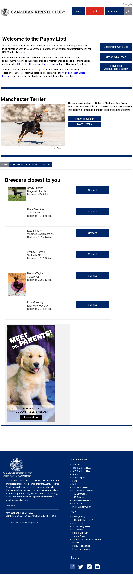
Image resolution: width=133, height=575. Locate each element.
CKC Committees (79, 493)
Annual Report (78, 477)
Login (95, 11)
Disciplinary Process (81, 549)
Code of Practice (50, 64)
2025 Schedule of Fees (81, 471)
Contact (92, 190)
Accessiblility (77, 523)
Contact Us (114, 11)
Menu (78, 11)
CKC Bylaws (77, 529)
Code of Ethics (78, 536)
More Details (84, 124)
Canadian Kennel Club (36, 12)
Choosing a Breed (116, 57)
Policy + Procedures (81, 545)
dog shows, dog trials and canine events (32, 493)
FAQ (74, 484)
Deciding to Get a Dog (116, 46)
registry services (35, 487)
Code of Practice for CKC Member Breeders (87, 541)
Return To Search (84, 118)
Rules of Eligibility (80, 532)
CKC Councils (78, 497)
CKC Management (80, 487)
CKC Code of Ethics (27, 64)
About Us (76, 464)
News (74, 481)
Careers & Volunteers (81, 500)
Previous (5, 127)
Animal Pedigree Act (81, 526)
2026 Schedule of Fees (81, 468)
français (127, 4)
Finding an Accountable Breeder (116, 67)
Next (60, 127)
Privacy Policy (78, 516)
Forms (75, 474)
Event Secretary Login (81, 506)
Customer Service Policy (82, 520)
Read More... (11, 505)
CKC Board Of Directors (82, 490)
